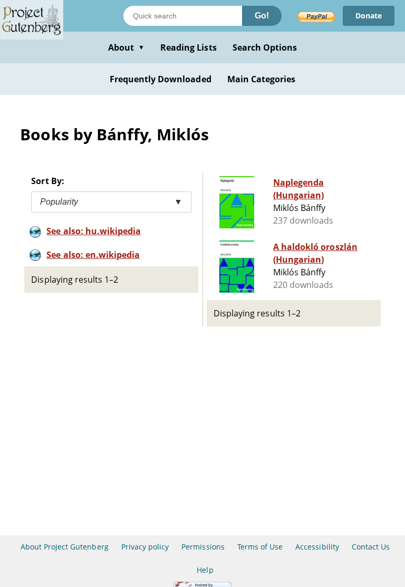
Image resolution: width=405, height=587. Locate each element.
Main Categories (261, 79)
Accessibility (317, 547)
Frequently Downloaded (160, 79)
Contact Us (371, 547)
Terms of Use (260, 547)
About (126, 47)
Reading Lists (188, 47)
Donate (368, 16)
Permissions (202, 547)
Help (205, 570)
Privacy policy (145, 547)
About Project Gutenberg (65, 547)
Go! (262, 15)
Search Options (265, 47)
